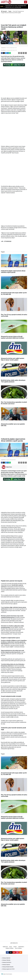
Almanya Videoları (6, 960)
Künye (10, 946)
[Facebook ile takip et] (7, 952)
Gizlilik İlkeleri (21, 946)
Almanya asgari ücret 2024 (8, 969)
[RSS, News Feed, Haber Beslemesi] (20, 952)
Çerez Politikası (18, 948)
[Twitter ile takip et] (10, 952)
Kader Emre (9, 467)
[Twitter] (4, 53)
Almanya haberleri (6, 958)
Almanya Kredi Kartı (6, 962)
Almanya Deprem (6, 964)
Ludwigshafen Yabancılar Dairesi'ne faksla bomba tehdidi (14, 6)
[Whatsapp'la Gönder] (10, 53)
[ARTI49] (6, 2)
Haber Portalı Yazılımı (7, 974)
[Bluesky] (6, 53)
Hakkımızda (5, 946)
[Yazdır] (19, 53)
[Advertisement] (14, 18)
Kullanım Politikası (9, 948)
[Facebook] (2, 53)
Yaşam (9, 11)
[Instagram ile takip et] (17, 952)
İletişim (15, 946)
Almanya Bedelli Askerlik (7, 966)
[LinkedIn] (8, 53)
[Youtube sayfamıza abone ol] (14, 952)
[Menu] (25, 2)
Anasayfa (5, 11)
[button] (21, 53)
